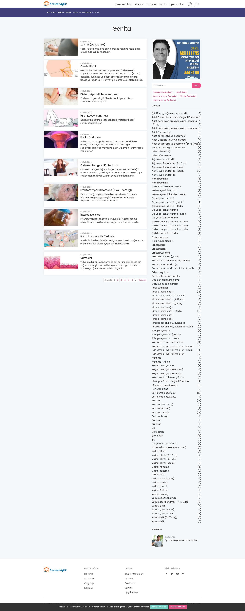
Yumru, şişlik (158, 505)
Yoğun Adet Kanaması (164, 498)
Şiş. (153, 439)
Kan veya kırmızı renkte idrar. (168, 354)
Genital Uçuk (88, 66)
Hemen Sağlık (55, 3)
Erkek (68, 12)
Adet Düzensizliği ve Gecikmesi (169, 139)
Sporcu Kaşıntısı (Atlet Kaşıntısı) (181, 540)
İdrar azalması (160, 287)
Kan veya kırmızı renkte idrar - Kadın (172, 350)
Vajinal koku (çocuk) (163, 478)
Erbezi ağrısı (158, 245)
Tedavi (61, 12)
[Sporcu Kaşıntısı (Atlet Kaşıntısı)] (157, 540)
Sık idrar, (156, 420)
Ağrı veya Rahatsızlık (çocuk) (168, 167)
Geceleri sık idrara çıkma (165, 280)
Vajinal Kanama (160, 466)
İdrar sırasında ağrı (162, 291)
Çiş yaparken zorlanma (165, 209)
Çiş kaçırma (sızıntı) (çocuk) (167, 202)
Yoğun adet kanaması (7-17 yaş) (170, 502)
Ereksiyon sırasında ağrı (165, 264)
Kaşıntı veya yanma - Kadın (167, 373)
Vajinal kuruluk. (160, 486)
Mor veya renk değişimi (165, 385)
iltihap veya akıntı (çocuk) (166, 334)
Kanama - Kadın (161, 361)
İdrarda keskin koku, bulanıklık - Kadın (173, 326)
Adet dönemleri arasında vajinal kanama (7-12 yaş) (176, 122)
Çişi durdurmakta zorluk (165, 233)
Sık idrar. (156, 424)
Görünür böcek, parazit (165, 284)
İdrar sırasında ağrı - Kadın (167, 311)
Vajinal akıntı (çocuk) (163, 463)
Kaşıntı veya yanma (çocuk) (167, 369)
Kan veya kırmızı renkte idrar (168, 342)
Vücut (75, 12)
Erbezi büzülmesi (161, 252)
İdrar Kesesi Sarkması (94, 115)
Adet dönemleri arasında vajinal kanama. (174, 128)
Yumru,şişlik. (158, 521)
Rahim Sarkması (90, 137)
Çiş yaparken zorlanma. (165, 217)
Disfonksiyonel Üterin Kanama (99, 94)
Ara (196, 85)
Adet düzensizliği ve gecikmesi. (169, 147)
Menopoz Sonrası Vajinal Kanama (170, 381)
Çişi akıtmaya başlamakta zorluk (170, 221)
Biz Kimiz (88, 574)
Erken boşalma (160, 272)
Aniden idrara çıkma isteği (166, 186)
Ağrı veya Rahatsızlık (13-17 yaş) (169, 163)
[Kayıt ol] (197, 5)
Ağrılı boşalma (160, 178)
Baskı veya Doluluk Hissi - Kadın (169, 194)
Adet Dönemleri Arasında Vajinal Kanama (175, 117)
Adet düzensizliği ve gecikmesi (168, 136)
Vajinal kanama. (160, 470)
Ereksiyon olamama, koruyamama (171, 260)
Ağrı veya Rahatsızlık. (163, 175)
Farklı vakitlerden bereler (166, 276)
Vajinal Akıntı (159, 451)
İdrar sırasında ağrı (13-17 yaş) (168, 295)
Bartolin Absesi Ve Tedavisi (97, 236)
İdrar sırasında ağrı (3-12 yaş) (168, 299)
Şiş (153, 428)
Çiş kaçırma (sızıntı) (163, 198)
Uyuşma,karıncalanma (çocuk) (169, 447)
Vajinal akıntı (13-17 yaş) (165, 455)
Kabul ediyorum (159, 606)
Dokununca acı (160, 237)
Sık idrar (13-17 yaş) (162, 404)
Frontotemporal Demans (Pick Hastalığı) (106, 190)
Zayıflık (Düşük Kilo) (92, 44)
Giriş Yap (89, 583)
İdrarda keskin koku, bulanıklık (168, 322)
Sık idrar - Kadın (160, 412)
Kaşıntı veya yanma (163, 365)
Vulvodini (86, 258)
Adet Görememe (161, 155)
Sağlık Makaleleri (123, 4)
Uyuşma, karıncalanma (164, 443)
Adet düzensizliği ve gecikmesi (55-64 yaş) (175, 143)
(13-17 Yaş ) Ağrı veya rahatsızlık (170, 113)
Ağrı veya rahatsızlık (163, 159)
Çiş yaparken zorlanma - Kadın (169, 213)
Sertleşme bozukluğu (163, 393)
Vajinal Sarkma (160, 490)
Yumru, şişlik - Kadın (163, 513)
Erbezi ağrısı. (159, 248)
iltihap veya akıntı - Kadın (166, 338)
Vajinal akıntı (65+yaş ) (164, 459)
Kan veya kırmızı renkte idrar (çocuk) (172, 346)
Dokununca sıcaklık (162, 241)
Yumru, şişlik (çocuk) (163, 509)
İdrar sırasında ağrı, (162, 315)
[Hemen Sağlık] (55, 569)
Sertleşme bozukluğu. (164, 396)
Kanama (156, 357)
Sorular (163, 4)
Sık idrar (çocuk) (161, 408)
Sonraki (142, 280)
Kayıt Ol (88, 587)
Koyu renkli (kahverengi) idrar (168, 377)
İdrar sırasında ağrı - (163, 307)
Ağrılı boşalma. (160, 182)
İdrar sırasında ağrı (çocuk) (167, 303)
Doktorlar (152, 4)
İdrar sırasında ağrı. (162, 318)
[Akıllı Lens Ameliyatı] (176, 59)
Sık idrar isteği (159, 416)
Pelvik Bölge (85, 12)
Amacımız (89, 578)
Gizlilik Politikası (177, 606)
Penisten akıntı (160, 389)
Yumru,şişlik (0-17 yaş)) (164, 517)
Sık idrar (156, 400)
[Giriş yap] (189, 5)
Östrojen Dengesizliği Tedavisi (99, 165)
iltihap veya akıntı (161, 330)
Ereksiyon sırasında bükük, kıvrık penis (173, 268)
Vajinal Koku (158, 474)
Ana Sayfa (51, 12)
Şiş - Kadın (157, 435)
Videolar (139, 4)
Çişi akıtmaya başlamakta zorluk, (170, 225)
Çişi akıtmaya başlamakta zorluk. (170, 229)
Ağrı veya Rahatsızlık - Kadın (168, 171)
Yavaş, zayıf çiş (160, 494)
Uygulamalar (176, 4)
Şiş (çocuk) (158, 431)
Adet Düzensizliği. (161, 151)
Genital (96, 12)
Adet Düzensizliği (161, 132)
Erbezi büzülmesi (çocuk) (166, 256)
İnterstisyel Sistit (91, 214)
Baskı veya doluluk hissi (164, 190)
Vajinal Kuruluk (160, 482)
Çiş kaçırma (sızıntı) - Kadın (167, 206)
